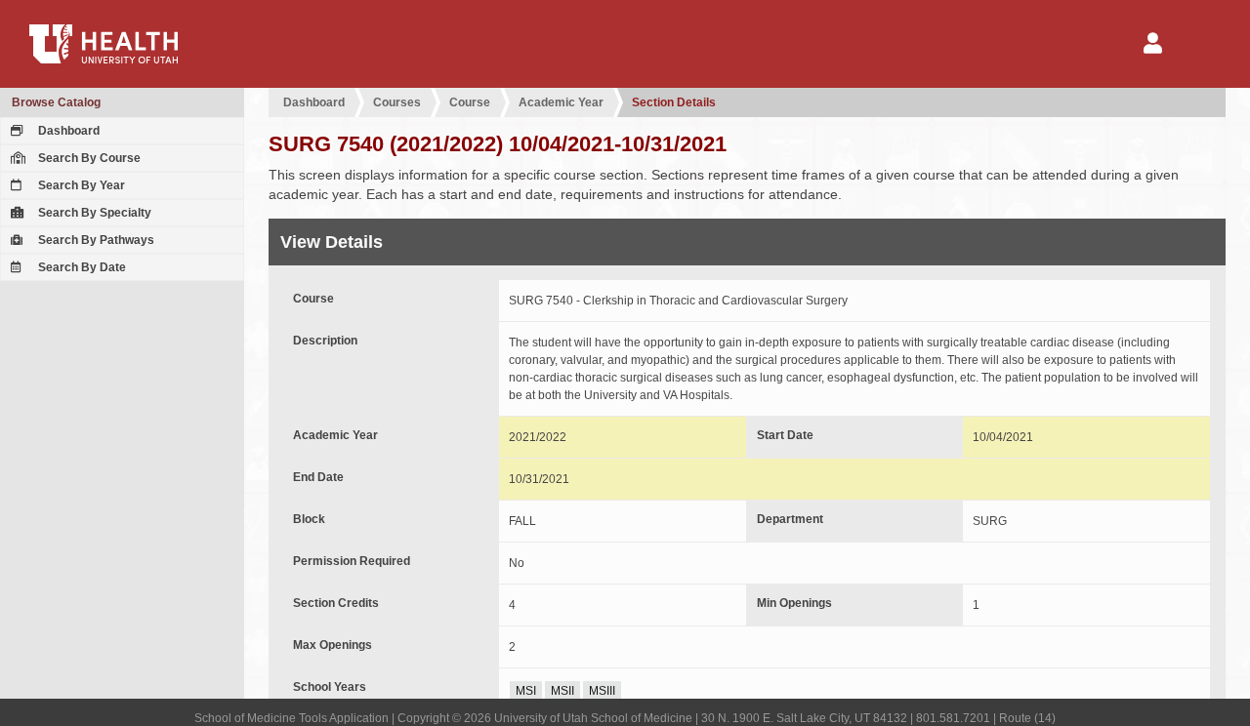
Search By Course (88, 158)
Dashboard (67, 131)
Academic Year (561, 102)
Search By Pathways (94, 240)
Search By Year (80, 185)
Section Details (674, 102)
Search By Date (80, 267)
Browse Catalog (56, 102)
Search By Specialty (93, 213)
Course (469, 102)
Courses (397, 102)
